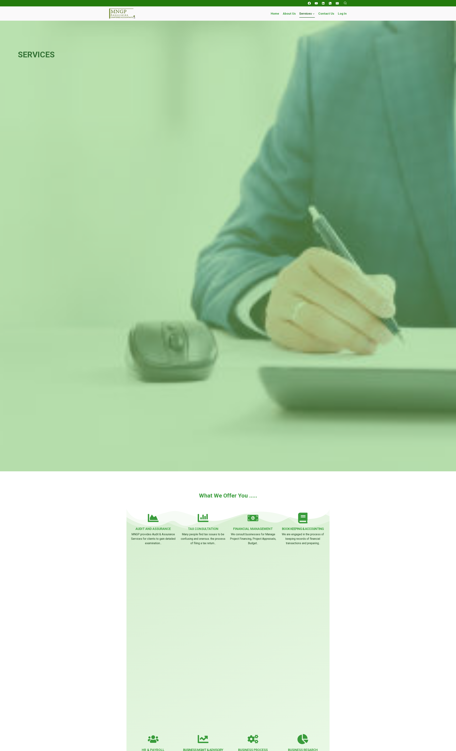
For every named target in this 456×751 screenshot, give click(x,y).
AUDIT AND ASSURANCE (153, 529)
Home (275, 13)
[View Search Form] (345, 3)
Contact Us (326, 13)
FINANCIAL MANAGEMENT (253, 529)
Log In (342, 13)
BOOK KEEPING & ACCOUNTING (303, 529)
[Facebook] (309, 3)
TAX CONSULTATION (203, 529)
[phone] (330, 3)
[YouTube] (316, 3)
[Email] (337, 3)
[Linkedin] (323, 3)
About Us (289, 13)
